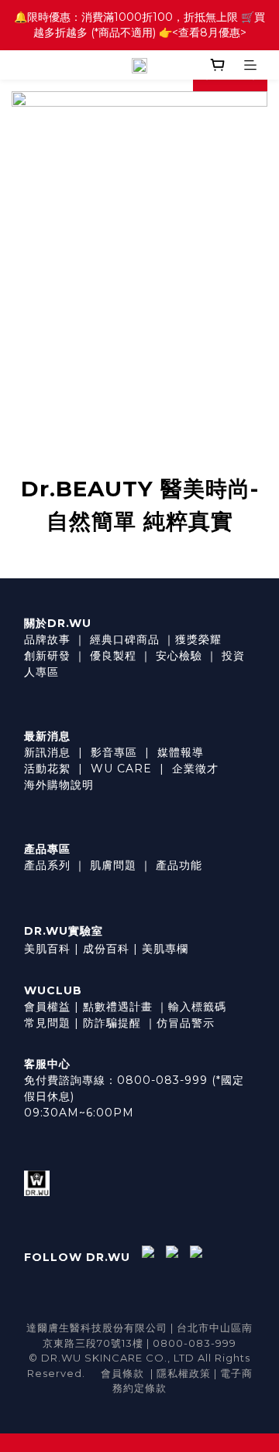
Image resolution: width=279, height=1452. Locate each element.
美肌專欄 (165, 949)
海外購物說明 (59, 785)
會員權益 (47, 1007)
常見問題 (47, 1023)
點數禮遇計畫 (118, 1007)
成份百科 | (110, 949)
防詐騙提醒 (112, 1023)
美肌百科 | (51, 949)
